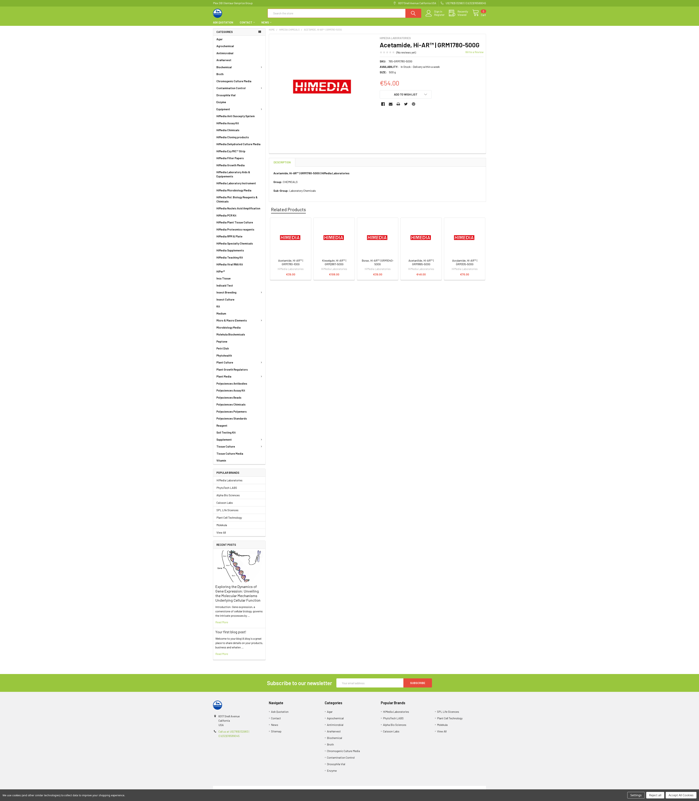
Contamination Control (231, 88)
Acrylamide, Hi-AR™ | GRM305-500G (464, 262)
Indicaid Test (224, 285)
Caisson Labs (224, 502)
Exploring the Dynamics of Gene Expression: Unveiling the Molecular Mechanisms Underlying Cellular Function (237, 593)
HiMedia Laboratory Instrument (236, 183)
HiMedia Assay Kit (227, 123)
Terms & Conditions (247, 788)
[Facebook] (383, 104)
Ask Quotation (223, 22)
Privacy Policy (452, 788)
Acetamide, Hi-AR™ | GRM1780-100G (290, 262)
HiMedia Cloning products (232, 137)
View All (221, 532)
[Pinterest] (413, 104)
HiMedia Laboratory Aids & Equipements (233, 174)
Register (439, 14)
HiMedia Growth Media (230, 165)
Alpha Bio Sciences (228, 495)
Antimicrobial (224, 53)
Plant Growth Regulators (232, 369)
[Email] (390, 104)
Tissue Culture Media (229, 453)
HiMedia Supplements (230, 250)
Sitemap (276, 731)
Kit (218, 306)
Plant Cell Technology (229, 517)
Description (282, 162)
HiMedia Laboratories (229, 480)
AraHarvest (223, 60)
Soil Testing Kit (226, 432)
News (265, 22)
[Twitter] (406, 104)
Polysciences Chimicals (231, 404)
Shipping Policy (315, 788)
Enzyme (221, 102)
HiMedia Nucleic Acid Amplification (238, 208)
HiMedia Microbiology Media (233, 190)
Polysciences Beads (228, 397)
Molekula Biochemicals (230, 334)
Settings (636, 795)
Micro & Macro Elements (231, 320)
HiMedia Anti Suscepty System (235, 116)
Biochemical (224, 67)
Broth (220, 74)
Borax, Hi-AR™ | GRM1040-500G (378, 262)
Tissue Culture (225, 446)
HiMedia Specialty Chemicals (234, 243)
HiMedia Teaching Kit (229, 257)
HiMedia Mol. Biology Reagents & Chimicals (237, 199)
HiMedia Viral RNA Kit (229, 264)
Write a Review (474, 52)
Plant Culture (224, 362)
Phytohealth (224, 355)
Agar (219, 39)
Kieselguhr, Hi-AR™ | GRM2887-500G (334, 262)
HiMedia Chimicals (227, 130)
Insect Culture (225, 299)
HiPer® (220, 271)
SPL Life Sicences (227, 510)
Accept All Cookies (681, 795)
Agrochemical (225, 46)
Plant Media (223, 376)
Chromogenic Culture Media (233, 81)
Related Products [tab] (288, 209)
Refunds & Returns (383, 788)
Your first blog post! (230, 632)
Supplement (224, 439)
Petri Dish (222, 348)
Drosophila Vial (226, 95)
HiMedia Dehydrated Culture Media (238, 144)
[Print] (398, 104)
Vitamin (221, 460)
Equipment (223, 109)
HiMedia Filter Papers (230, 158)
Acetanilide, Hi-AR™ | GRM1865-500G (421, 262)
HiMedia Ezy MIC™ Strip (230, 151)
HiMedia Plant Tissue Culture (234, 222)
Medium (221, 313)
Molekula (221, 525)
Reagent (221, 425)
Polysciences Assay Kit (230, 390)
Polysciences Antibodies (231, 383)
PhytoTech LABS (226, 487)
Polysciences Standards (231, 418)
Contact (246, 22)
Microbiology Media (228, 327)
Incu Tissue (223, 278)
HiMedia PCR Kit (226, 215)
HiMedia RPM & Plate (229, 236)
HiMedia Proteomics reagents (235, 229)
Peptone (221, 341)
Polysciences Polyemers (231, 411)
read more (221, 622)
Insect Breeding (226, 292)
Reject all (655, 795)
